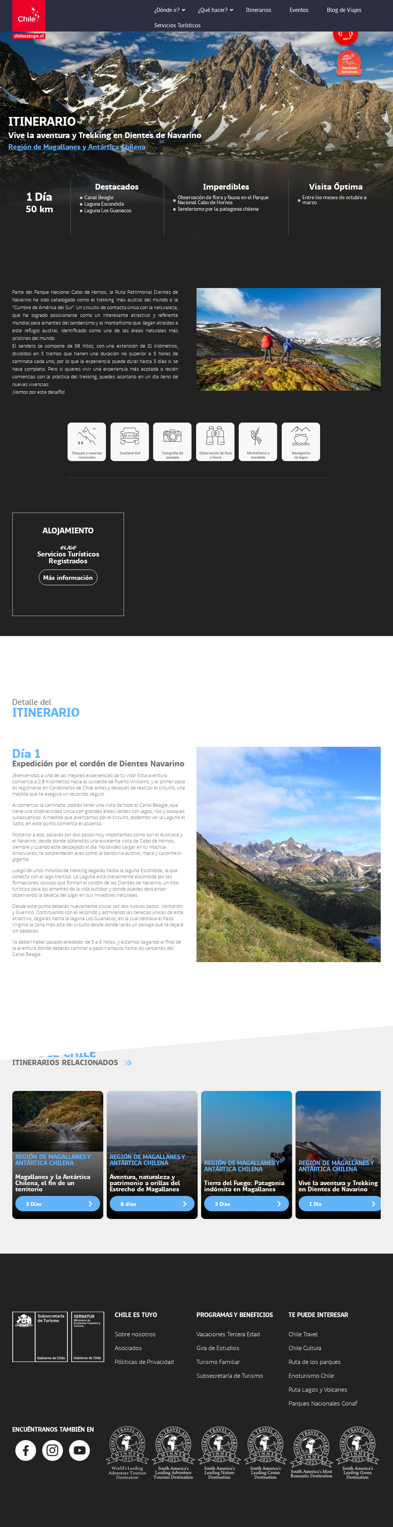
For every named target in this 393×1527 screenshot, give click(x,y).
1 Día (315, 1203)
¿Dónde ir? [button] (167, 9)
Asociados (128, 1348)
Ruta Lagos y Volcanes (318, 1389)
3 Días (222, 1203)
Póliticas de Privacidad (144, 1361)
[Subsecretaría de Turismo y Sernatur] (58, 1336)
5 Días (33, 1203)
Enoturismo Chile (311, 1375)
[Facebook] (25, 1449)
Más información (68, 577)
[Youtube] (79, 1449)
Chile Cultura (305, 1348)
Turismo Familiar (218, 1361)
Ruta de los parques (315, 1361)
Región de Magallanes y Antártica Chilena (76, 146)
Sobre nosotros (135, 1334)
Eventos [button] (299, 9)
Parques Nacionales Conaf (323, 1403)
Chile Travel (303, 1334)
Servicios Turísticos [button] (177, 25)
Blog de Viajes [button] (344, 9)
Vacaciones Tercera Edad (228, 1334)
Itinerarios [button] (258, 9)
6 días (128, 1203)
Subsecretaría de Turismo (229, 1375)
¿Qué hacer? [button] (213, 9)
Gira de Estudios (217, 1348)
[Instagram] (52, 1449)
